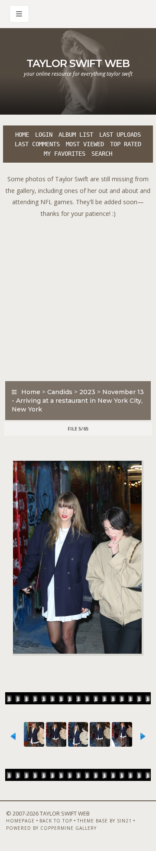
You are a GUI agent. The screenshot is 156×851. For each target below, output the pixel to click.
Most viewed (85, 144)
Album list (75, 134)
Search (101, 153)
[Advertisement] (78, 297)
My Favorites (64, 153)
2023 (87, 392)
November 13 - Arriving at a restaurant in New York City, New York (78, 400)
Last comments (37, 144)
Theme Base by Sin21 (104, 821)
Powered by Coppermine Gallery (51, 828)
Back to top (55, 821)
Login (43, 134)
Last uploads (120, 134)
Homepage (20, 821)
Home (22, 134)
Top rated (125, 144)
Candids (59, 392)
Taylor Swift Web (78, 63)
